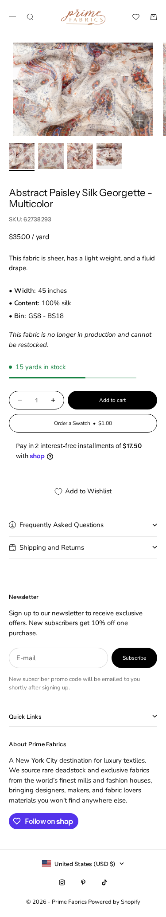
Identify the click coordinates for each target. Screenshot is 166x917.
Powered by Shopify (114, 902)
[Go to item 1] (22, 156)
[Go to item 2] (51, 156)
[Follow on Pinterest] (83, 882)
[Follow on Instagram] (62, 882)
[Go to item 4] (109, 156)
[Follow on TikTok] (104, 882)
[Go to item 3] (80, 156)
